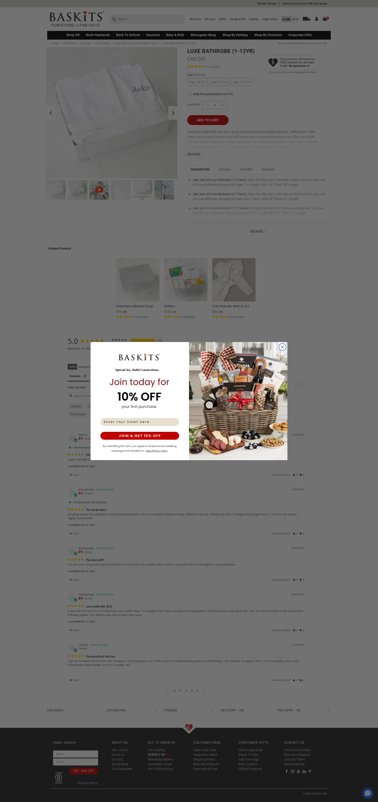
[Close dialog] (282, 347)
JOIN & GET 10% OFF (140, 435)
